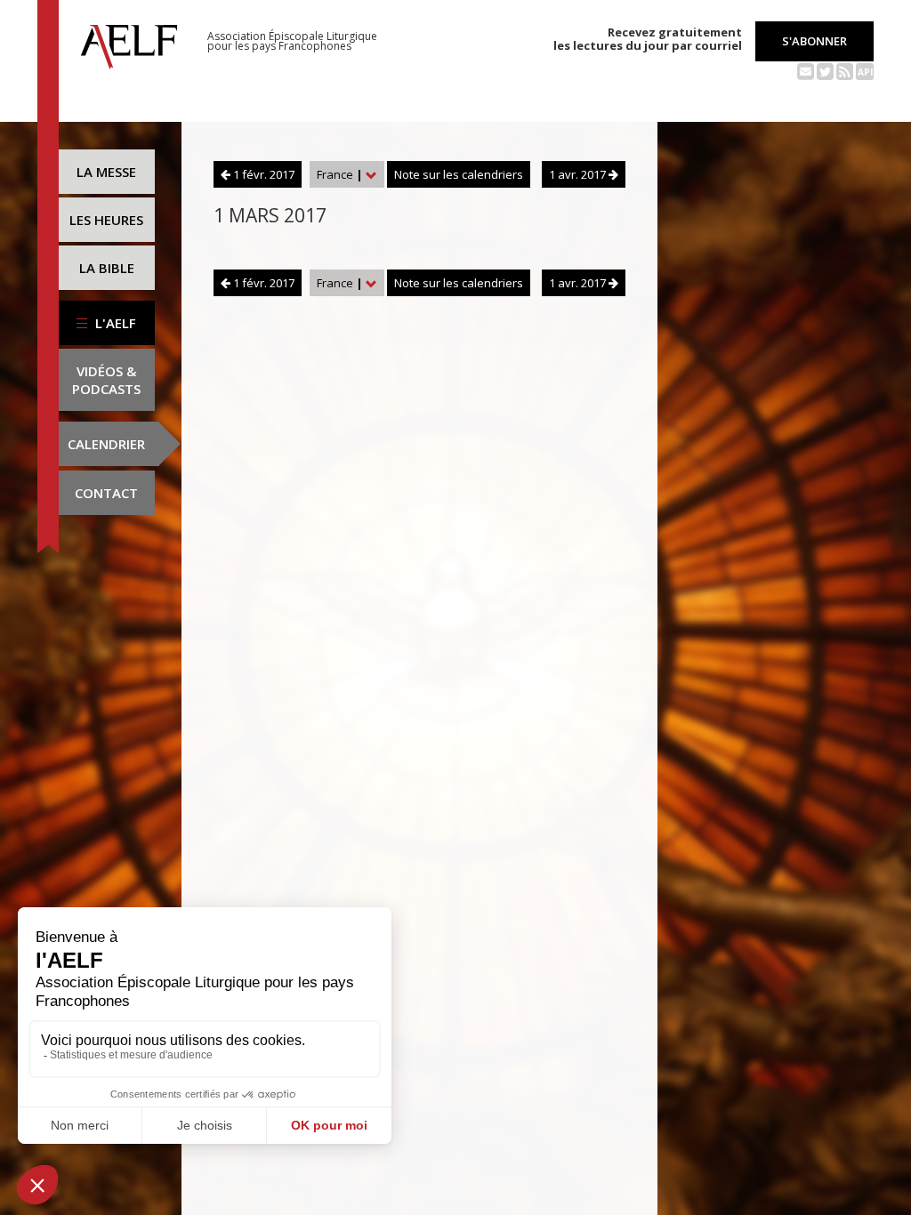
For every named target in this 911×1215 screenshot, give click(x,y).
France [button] (340, 174)
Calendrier (106, 444)
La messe (106, 172)
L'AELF (114, 323)
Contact (106, 493)
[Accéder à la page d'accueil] (129, 42)
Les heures (106, 220)
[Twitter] (825, 70)
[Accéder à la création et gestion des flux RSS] (844, 70)
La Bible (106, 268)
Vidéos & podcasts (106, 380)
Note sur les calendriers (458, 174)
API (865, 72)
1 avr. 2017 (579, 174)
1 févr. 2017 (262, 174)
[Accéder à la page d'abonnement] (805, 70)
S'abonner (814, 41)
